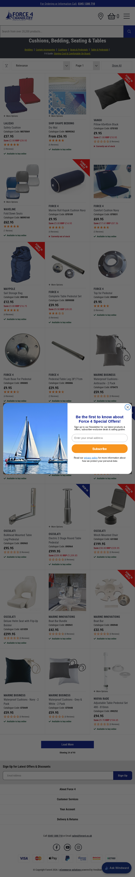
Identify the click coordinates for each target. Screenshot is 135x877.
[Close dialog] (127, 407)
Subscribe (99, 448)
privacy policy (91, 457)
